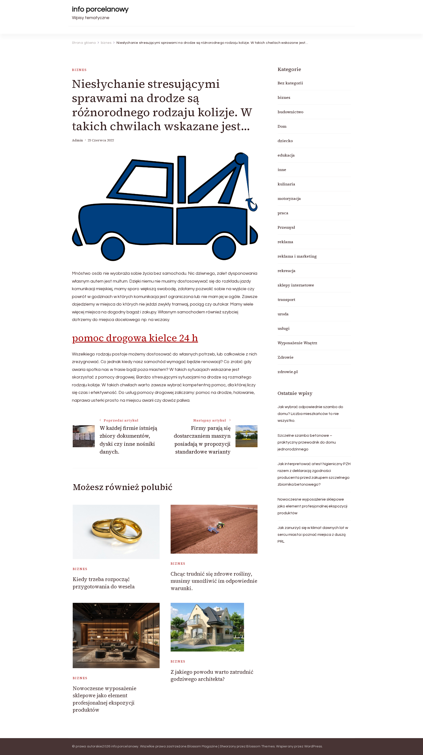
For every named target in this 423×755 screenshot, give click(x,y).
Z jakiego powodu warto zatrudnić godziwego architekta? (212, 675)
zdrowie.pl (288, 371)
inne (282, 169)
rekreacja (286, 270)
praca (283, 213)
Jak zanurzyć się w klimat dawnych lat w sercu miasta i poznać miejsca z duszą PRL (313, 534)
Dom (282, 126)
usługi (284, 328)
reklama (285, 241)
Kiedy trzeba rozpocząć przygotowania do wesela (104, 583)
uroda (283, 314)
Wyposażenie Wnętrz (297, 342)
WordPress (313, 746)
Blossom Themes (260, 746)
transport (286, 299)
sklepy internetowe (296, 285)
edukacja (286, 155)
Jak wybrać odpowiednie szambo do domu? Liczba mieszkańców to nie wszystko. (310, 414)
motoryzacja (289, 198)
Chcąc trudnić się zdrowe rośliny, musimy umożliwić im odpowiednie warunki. (214, 581)
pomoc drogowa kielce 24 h (135, 337)
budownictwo (290, 111)
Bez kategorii (290, 83)
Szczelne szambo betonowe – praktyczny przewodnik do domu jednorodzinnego (307, 442)
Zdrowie (286, 357)
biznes (79, 70)
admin (77, 140)
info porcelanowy (100, 9)
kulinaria (286, 184)
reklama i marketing (297, 256)
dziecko (285, 140)
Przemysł (286, 227)
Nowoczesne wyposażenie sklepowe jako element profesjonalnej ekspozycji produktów (104, 699)
